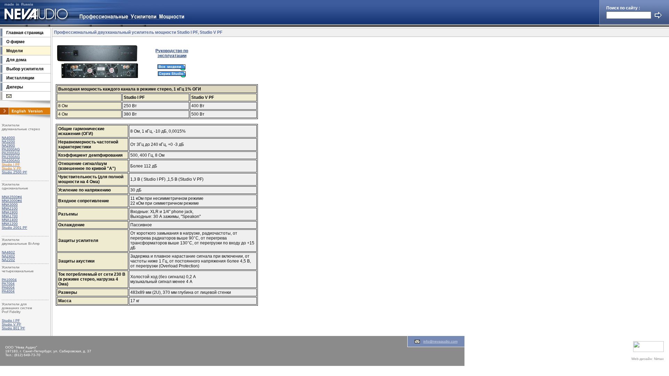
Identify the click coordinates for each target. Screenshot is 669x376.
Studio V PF (11, 324)
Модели (14, 50)
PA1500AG (11, 157)
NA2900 (8, 145)
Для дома (16, 59)
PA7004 (8, 283)
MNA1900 (10, 212)
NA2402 (8, 256)
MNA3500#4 (12, 197)
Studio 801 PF (13, 328)
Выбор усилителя (25, 68)
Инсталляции (20, 78)
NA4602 (8, 252)
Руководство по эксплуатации (171, 53)
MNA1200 (10, 224)
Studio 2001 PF (14, 227)
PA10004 (9, 280)
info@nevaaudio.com (440, 341)
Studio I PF (11, 320)
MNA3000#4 (12, 201)
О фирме (15, 41)
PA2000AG (11, 153)
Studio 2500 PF (14, 172)
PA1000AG (11, 161)
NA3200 (8, 141)
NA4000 (8, 138)
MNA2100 (10, 208)
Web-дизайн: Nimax (647, 359)
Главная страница (25, 32)
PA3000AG (11, 149)
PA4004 (8, 291)
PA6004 (8, 287)
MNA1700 (10, 216)
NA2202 (8, 260)
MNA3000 (10, 204)
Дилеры (14, 87)
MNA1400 (10, 220)
